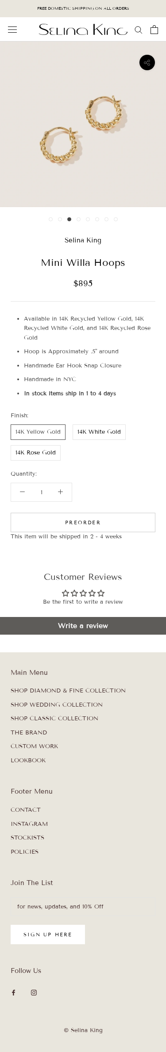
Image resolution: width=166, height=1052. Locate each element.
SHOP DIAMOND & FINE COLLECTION (68, 690)
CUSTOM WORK (34, 746)
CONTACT (26, 810)
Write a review (83, 625)
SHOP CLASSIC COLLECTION (54, 718)
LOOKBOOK (28, 760)
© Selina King (83, 1030)
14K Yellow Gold (38, 431)
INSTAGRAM (29, 824)
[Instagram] (34, 992)
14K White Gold (99, 431)
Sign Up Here (47, 934)
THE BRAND (29, 732)
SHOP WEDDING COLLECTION (57, 704)
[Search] (139, 29)
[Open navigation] (12, 29)
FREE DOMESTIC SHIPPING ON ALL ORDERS (83, 8)
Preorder (83, 522)
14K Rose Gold (35, 452)
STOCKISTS (27, 837)
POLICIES (25, 851)
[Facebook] (13, 992)
